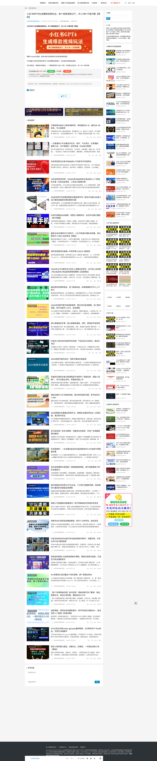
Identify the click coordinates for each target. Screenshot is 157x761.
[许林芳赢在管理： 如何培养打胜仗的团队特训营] (110, 121)
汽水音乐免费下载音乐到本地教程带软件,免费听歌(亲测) (123, 344)
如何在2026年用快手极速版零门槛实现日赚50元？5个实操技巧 (112, 260)
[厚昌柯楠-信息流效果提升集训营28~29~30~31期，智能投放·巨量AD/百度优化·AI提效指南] (110, 53)
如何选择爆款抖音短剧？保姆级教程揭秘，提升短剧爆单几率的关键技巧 (75, 468)
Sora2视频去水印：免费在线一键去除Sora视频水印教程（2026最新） (123, 361)
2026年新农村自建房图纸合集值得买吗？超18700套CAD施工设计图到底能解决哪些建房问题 (76, 198)
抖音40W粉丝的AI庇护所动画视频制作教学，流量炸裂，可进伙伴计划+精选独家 (75, 540)
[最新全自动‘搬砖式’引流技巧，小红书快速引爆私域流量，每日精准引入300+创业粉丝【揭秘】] (38, 239)
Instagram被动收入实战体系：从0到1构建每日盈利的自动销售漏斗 (123, 78)
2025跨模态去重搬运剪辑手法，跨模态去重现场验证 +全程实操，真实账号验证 (76, 414)
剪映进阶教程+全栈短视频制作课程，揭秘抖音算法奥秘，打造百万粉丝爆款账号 (76, 558)
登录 (129, 3)
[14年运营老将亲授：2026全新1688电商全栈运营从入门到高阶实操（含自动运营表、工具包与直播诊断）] (38, 185)
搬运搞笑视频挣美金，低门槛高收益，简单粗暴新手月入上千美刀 (75, 288)
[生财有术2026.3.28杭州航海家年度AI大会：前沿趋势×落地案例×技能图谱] (110, 112)
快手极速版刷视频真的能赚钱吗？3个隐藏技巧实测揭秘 (112, 235)
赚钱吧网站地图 (73, 747)
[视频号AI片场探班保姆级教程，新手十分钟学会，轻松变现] (38, 526)
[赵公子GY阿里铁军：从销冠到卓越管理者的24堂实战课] (110, 155)
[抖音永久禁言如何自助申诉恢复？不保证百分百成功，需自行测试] (38, 347)
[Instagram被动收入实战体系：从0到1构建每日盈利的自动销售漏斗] (110, 78)
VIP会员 (110, 32)
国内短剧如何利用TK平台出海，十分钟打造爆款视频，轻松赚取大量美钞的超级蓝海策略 (75, 486)
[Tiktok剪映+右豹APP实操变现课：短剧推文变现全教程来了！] (110, 87)
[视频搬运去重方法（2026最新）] (110, 328)
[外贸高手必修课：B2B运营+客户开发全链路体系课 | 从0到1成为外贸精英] (110, 172)
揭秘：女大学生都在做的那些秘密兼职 (112, 272)
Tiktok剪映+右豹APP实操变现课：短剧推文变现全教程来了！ (123, 86)
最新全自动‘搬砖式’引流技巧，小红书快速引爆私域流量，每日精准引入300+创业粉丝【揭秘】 (76, 234)
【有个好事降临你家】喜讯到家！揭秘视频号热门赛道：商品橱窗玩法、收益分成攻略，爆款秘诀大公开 (75, 593)
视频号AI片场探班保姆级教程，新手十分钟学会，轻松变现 (74, 521)
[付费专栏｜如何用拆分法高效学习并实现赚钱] (110, 411)
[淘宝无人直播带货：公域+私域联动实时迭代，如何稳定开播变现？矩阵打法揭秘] (110, 487)
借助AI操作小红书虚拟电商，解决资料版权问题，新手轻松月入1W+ (75, 396)
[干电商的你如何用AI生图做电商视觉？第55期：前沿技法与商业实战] (110, 453)
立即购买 (51, 71)
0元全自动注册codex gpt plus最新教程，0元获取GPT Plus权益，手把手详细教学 (76, 629)
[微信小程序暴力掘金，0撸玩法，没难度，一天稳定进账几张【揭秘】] (38, 652)
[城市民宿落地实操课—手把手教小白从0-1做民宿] (38, 257)
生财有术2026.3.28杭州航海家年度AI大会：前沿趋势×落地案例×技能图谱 (123, 112)
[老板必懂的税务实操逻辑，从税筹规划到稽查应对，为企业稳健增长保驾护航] (110, 146)
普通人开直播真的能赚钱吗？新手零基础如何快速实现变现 (74, 503)
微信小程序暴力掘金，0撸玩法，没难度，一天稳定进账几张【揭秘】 (75, 648)
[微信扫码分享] (87, 758)
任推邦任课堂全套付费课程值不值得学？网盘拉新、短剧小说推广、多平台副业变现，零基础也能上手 (75, 378)
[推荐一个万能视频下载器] (110, 396)
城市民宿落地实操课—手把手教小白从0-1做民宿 (70, 251)
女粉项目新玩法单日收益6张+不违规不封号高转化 (71, 161)
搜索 (108, 13)
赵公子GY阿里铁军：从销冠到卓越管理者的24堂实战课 (123, 154)
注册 (133, 3)
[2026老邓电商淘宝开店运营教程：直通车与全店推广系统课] (110, 129)
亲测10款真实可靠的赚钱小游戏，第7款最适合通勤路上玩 (125, 235)
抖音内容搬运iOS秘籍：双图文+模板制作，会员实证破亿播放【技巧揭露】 (75, 216)
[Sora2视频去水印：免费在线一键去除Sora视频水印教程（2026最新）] (110, 362)
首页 (26, 8)
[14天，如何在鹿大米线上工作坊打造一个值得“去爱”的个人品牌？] (110, 419)
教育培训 (104, 3)
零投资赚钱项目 (53, 3)
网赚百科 (82, 747)
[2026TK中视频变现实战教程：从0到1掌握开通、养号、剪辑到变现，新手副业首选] (110, 104)
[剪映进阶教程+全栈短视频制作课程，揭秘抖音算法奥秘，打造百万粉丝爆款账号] (38, 562)
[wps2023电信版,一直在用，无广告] (110, 319)
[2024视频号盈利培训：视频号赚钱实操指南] (38, 365)
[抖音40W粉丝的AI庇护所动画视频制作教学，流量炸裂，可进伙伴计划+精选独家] (38, 544)
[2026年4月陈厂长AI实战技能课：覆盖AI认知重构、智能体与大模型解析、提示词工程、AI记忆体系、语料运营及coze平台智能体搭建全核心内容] (110, 215)
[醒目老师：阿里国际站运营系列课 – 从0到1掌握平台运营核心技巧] (110, 95)
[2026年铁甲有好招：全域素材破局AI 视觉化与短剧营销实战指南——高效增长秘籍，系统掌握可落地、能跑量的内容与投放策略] (110, 198)
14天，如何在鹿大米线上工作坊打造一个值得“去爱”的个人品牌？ (123, 419)
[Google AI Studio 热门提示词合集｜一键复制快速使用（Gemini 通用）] (110, 370)
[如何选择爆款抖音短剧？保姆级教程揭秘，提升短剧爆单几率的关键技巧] (38, 473)
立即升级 (67, 71)
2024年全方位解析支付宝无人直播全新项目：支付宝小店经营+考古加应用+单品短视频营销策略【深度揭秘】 (76, 270)
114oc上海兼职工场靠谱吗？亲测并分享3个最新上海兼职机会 (125, 260)
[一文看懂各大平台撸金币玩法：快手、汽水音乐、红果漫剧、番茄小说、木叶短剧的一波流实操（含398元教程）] (38, 149)
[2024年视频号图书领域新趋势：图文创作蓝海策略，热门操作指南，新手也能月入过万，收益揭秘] (38, 311)
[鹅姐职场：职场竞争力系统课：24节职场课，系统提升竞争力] (110, 138)
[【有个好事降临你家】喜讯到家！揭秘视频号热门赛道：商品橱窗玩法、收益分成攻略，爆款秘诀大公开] (38, 598)
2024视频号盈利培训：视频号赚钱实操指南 (68, 359)
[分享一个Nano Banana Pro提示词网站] (110, 387)
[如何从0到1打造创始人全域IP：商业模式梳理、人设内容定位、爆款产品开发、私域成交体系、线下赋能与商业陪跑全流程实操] (110, 462)
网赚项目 (31, 90)
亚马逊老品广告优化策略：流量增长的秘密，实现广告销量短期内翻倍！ (75, 432)
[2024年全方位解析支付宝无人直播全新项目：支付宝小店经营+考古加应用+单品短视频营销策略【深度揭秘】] (38, 275)
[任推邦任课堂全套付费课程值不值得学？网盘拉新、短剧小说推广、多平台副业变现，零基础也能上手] (38, 382)
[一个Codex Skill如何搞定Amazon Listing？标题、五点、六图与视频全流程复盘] (110, 428)
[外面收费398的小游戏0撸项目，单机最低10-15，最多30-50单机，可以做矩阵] (38, 131)
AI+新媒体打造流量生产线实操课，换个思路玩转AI (71, 575)
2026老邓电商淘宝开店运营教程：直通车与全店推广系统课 (123, 129)
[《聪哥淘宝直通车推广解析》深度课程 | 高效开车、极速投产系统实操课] (110, 206)
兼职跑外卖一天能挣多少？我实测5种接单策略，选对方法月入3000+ (125, 285)
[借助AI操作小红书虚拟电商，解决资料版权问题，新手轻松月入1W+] (38, 401)
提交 (97, 682)
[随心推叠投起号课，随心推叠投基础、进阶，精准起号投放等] (38, 329)
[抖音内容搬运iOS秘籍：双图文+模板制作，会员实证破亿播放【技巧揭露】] (38, 221)
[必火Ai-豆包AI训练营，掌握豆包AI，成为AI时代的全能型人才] (110, 189)
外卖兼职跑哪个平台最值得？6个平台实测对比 (112, 247)
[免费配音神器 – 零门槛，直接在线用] (110, 379)
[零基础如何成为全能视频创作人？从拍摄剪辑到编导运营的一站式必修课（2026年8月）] (110, 479)
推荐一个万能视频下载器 (123, 394)
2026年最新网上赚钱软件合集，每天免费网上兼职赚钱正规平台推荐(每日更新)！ (112, 285)
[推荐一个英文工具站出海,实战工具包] (110, 353)
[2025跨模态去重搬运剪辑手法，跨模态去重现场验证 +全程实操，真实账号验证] (38, 419)
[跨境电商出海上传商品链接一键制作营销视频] (110, 336)
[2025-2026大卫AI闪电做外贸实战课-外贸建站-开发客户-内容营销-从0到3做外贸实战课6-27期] (110, 163)
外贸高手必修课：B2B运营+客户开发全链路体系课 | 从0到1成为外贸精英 (123, 171)
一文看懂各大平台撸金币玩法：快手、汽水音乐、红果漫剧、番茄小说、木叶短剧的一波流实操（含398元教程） (75, 144)
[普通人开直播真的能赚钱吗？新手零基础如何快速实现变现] (38, 509)
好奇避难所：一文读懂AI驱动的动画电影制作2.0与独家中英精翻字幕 (76, 450)
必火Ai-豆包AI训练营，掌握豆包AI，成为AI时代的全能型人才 (123, 188)
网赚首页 (43, 3)
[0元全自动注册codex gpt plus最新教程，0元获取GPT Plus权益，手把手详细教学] (38, 634)
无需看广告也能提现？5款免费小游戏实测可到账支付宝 (124, 272)
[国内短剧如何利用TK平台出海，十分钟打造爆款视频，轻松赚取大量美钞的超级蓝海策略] (38, 491)
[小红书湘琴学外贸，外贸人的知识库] (110, 70)
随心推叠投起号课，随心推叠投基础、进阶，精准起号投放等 (75, 323)
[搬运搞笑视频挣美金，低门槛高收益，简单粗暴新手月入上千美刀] (38, 293)
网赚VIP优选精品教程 (68, 3)
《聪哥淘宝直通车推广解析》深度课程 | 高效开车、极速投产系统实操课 (123, 205)
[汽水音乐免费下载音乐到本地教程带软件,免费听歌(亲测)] (110, 345)
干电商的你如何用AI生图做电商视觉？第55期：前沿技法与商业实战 (123, 453)
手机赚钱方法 (62, 747)
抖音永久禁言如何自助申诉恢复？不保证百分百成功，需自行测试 (75, 342)
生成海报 (81, 758)
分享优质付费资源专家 (33, 21)
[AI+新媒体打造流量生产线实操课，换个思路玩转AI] (38, 580)
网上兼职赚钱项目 (83, 3)
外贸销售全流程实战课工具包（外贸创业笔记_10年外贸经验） (123, 61)
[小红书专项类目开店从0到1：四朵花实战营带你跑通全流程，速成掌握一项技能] (110, 436)
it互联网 (94, 3)
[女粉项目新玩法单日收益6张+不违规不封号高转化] (38, 167)
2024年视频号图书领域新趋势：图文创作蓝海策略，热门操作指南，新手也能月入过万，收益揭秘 (76, 306)
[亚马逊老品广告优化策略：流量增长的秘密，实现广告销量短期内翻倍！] (38, 437)
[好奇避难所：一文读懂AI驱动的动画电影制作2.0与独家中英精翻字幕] (38, 455)
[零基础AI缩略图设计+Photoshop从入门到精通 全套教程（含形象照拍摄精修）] (110, 180)
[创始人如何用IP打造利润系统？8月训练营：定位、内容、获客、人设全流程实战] (110, 470)
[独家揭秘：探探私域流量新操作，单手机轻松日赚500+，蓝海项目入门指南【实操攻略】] (38, 616)
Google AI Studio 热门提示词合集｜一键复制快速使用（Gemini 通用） (123, 370)
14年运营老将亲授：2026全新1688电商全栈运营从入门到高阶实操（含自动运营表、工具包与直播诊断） (75, 180)
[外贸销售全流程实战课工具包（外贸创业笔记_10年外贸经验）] (110, 61)
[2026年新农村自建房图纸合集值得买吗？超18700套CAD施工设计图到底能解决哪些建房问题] (38, 203)
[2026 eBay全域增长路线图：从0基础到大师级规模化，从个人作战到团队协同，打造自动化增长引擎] (110, 445)
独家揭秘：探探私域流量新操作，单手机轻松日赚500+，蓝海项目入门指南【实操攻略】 (76, 611)
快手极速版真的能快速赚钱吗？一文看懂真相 (125, 247)
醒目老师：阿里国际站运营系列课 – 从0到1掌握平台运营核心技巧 (123, 95)
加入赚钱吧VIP (115, 3)
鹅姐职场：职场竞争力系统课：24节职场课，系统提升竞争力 (123, 137)
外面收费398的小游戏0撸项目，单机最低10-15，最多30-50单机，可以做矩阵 (75, 126)
